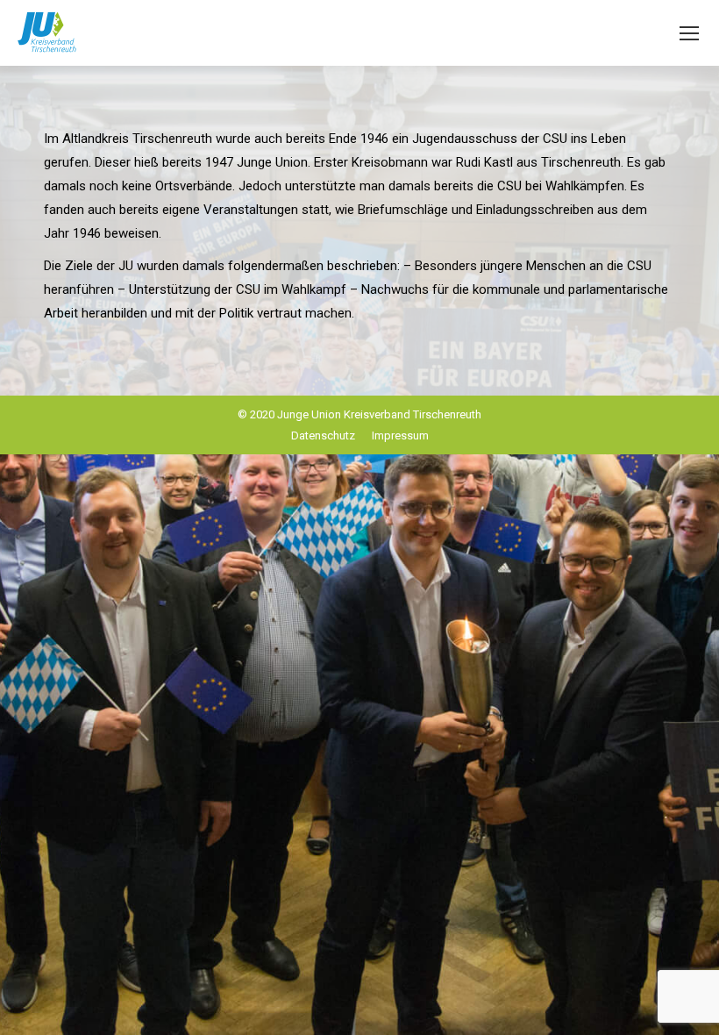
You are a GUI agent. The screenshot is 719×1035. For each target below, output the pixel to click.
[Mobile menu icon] (689, 33)
